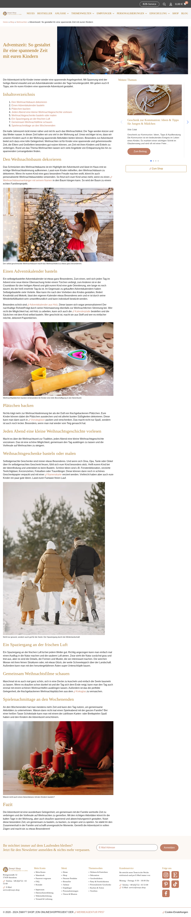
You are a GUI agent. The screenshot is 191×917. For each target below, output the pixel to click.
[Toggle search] (164, 4)
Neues (31, 13)
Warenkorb (40, 875)
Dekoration (94, 875)
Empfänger (104, 13)
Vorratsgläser (38, 420)
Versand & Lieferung (44, 899)
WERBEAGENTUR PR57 (90, 912)
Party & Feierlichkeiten (99, 881)
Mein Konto (41, 872)
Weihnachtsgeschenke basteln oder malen (34, 115)
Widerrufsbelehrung (44, 896)
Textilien (93, 891)
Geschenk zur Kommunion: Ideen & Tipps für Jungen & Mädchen (153, 121)
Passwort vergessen (43, 878)
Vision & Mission (70, 894)
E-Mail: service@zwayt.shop (134, 887)
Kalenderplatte (82, 311)
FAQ (37, 881)
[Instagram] (166, 875)
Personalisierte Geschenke (100, 885)
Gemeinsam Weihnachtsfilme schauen (31, 122)
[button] (187, 122)
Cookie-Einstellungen (176, 912)
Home (5, 22)
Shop (175, 13)
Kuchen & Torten (97, 888)
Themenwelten (81, 13)
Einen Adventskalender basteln (27, 105)
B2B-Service (149, 4)
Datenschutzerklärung (44, 893)
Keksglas (81, 691)
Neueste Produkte (70, 878)
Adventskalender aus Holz (44, 304)
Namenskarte (54, 474)
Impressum (40, 890)
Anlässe (60, 13)
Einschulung (158, 13)
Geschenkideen (96, 878)
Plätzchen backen (20, 109)
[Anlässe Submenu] (67, 13)
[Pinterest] (166, 884)
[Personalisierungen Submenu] (145, 13)
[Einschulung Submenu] (168, 13)
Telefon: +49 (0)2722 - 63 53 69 (135, 885)
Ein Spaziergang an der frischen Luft (30, 119)
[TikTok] (175, 884)
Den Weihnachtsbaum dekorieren (29, 102)
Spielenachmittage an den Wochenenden (33, 125)
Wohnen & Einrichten (99, 872)
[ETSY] (175, 875)
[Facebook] (166, 893)
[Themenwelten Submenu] (92, 13)
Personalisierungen (130, 13)
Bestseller (44, 13)
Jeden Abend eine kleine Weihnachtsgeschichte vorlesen (41, 112)
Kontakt (39, 885)
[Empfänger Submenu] (112, 13)
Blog (184, 13)
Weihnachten (21, 22)
